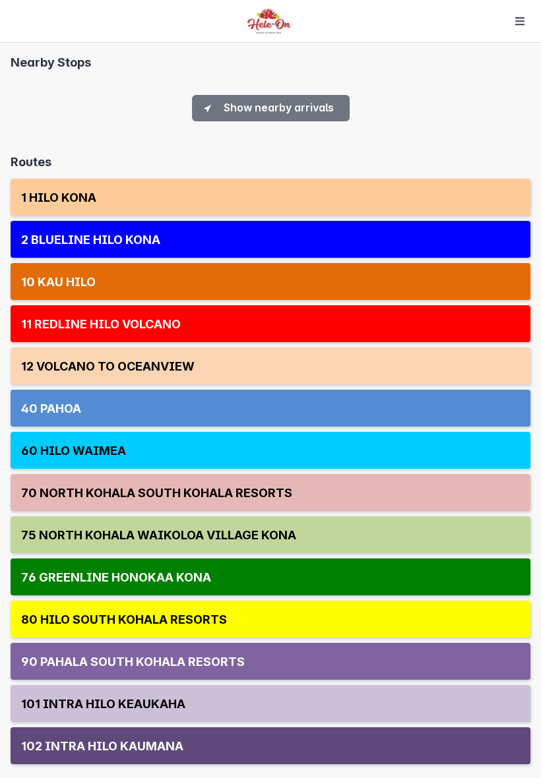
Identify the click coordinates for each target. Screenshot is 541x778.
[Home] (269, 21)
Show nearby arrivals (279, 107)
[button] (270, 197)
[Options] (520, 21)
